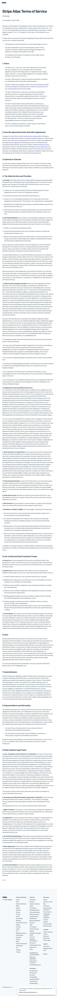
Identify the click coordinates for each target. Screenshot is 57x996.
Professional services (35, 945)
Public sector (33, 947)
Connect (18, 914)
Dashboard (24, 86)
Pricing (17, 899)
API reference (33, 973)
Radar (17, 941)
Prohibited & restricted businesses (46, 915)
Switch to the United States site (27, 992)
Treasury (18, 952)
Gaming (32, 931)
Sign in (45, 954)
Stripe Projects (33, 981)
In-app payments (34, 916)
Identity (18, 924)
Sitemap (45, 922)
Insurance (32, 937)
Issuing (18, 929)
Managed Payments (21, 933)
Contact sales (47, 940)
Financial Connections (21, 922)
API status (32, 975)
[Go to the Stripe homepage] (4, 897)
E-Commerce (33, 908)
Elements (18, 920)
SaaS (31, 924)
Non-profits (33, 943)
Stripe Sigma (19, 945)
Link (17, 931)
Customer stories (47, 901)
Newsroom (46, 936)
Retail (31, 949)
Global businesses (34, 914)
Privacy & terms (47, 912)
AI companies (33, 927)
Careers (45, 934)
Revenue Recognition (21, 943)
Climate (18, 912)
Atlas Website (13, 86)
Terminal (18, 950)
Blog (44, 904)
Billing (17, 906)
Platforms (32, 922)
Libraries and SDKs (34, 979)
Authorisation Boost (21, 904)
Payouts (18, 939)
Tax (17, 948)
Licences (45, 919)
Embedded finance (34, 910)
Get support (46, 946)
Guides (45, 899)
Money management (35, 920)
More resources (47, 926)
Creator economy (34, 929)
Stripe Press (46, 938)
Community (46, 906)
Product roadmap (47, 932)
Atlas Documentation (38, 86)
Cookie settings (47, 924)
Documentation (34, 971)
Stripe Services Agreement (32, 136)
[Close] (54, 988)
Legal (3, 880)
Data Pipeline (19, 918)
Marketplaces (33, 918)
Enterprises (33, 899)
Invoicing (18, 927)
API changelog (33, 977)
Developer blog (34, 983)
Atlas (17, 901)
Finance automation (35, 912)
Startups (32, 901)
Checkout (18, 910)
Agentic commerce (35, 904)
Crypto (18, 916)
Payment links (19, 935)
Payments (18, 937)
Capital (18, 908)
